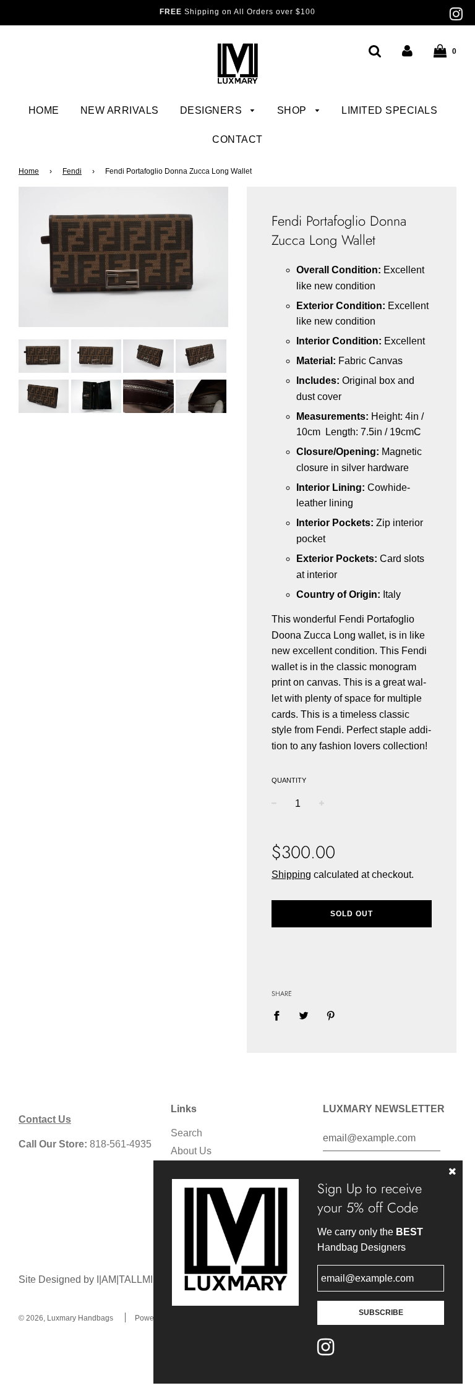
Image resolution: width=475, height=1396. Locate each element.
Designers (212, 110)
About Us (191, 1151)
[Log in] (407, 51)
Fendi (72, 171)
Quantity (289, 780)
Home (43, 110)
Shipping (291, 874)
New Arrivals (119, 110)
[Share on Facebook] (280, 1015)
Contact (237, 139)
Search (186, 1133)
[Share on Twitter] (303, 1015)
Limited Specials (389, 110)
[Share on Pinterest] (331, 1015)
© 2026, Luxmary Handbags (66, 1318)
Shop (293, 110)
